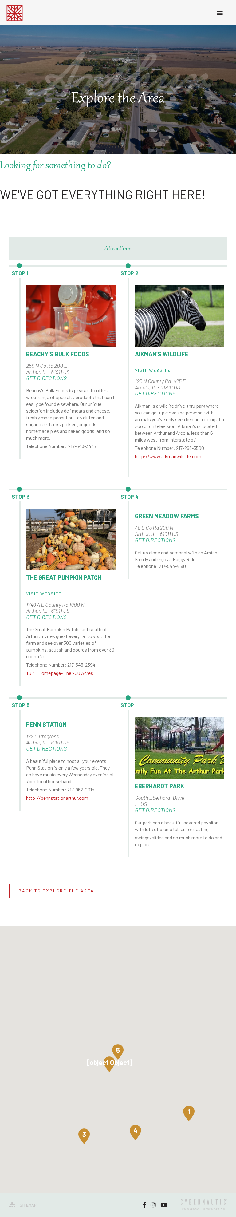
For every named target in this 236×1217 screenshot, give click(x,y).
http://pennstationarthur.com (57, 798)
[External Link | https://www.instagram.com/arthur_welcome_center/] (153, 1205)
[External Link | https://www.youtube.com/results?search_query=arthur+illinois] (163, 1205)
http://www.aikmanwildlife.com (168, 456)
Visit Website (153, 370)
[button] (189, 1112)
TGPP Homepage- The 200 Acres (59, 673)
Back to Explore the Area (56, 890)
